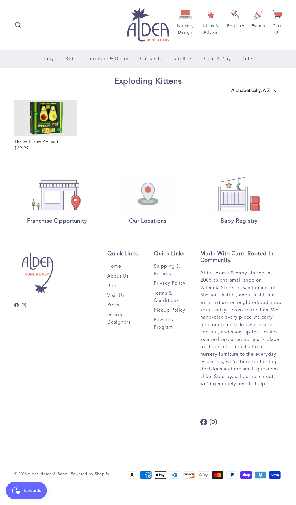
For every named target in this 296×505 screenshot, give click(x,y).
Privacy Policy (170, 283)
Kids (71, 59)
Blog (112, 286)
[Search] (17, 24)
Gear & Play (217, 59)
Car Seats (151, 59)
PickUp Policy (169, 310)
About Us (118, 276)
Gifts (248, 59)
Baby (48, 59)
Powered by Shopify (90, 474)
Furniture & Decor (108, 59)
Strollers (183, 59)
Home (114, 266)
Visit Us (116, 295)
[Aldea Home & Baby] (148, 25)
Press (113, 305)
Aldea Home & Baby (48, 474)
